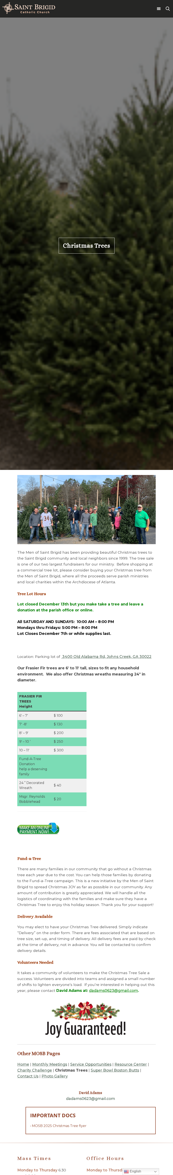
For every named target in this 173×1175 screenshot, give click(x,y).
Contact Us (27, 1076)
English (135, 1171)
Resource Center (131, 1064)
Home (23, 1064)
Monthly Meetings (49, 1064)
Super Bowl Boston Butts (115, 1070)
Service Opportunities (90, 1064)
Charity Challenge (34, 1070)
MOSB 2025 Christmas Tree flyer (59, 1126)
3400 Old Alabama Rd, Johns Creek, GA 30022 (106, 656)
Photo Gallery (55, 1076)
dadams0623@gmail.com (113, 990)
